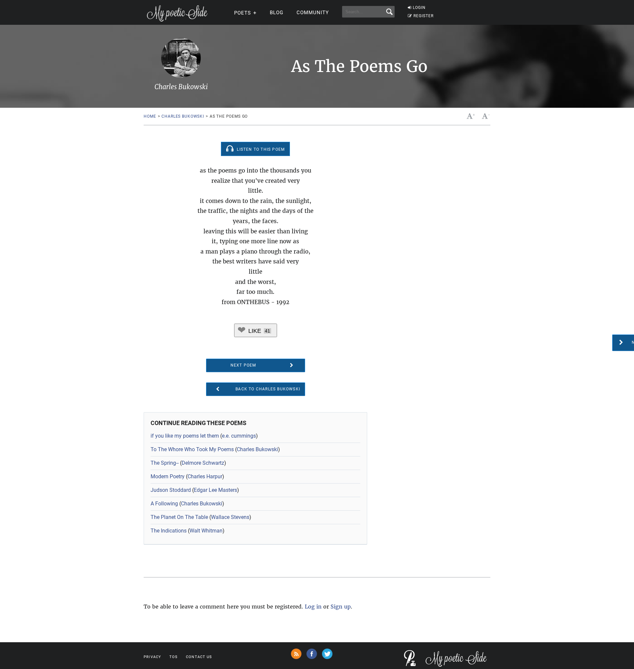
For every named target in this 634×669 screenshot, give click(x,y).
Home (150, 116)
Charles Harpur (205, 476)
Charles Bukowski (182, 116)
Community (313, 13)
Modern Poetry (168, 476)
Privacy (152, 657)
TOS (173, 657)
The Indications (169, 531)
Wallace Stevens (230, 517)
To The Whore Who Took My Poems (192, 449)
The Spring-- (165, 463)
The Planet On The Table (179, 517)
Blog (276, 13)
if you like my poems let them (185, 436)
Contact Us (199, 657)
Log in (313, 606)
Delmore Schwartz (203, 463)
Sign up (341, 606)
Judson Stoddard (171, 490)
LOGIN (419, 7)
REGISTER (423, 16)
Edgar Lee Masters (215, 490)
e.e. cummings (239, 436)
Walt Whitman (206, 531)
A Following (164, 503)
